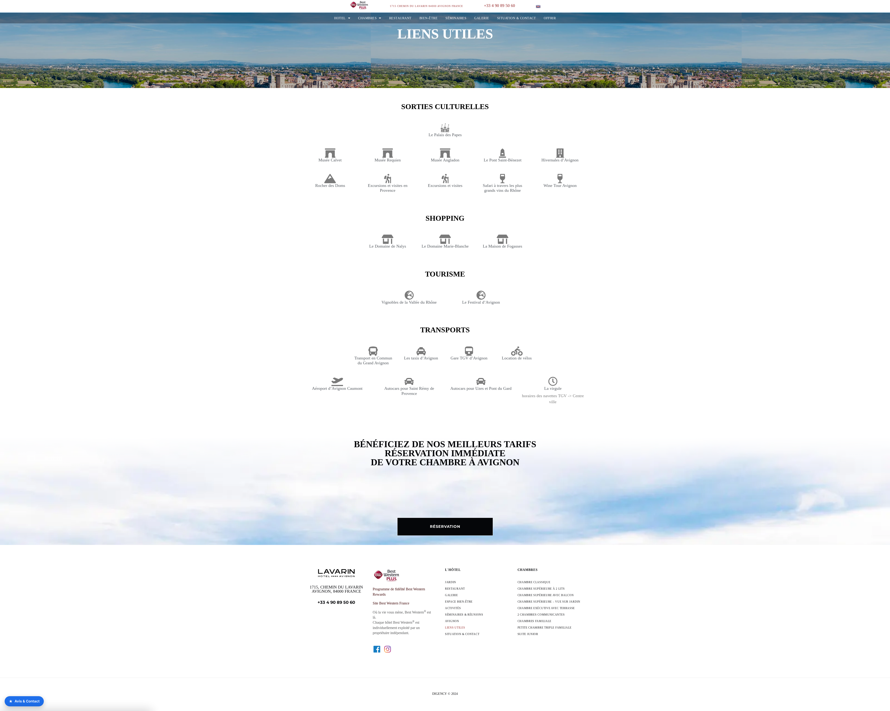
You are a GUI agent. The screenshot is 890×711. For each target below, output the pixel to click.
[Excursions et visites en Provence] (387, 178)
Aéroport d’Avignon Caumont (337, 388)
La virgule (553, 388)
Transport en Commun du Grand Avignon (373, 360)
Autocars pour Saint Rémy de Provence (409, 391)
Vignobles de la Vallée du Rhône (409, 302)
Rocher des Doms (330, 185)
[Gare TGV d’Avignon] (469, 351)
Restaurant (400, 18)
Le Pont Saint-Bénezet (502, 160)
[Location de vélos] (516, 351)
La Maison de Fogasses (502, 246)
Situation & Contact (516, 18)
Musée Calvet (330, 160)
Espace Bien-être (459, 601)
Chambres (367, 18)
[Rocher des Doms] (330, 178)
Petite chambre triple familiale (545, 627)
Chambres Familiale (535, 621)
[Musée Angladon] (445, 153)
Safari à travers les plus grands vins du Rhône (502, 188)
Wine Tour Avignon (560, 185)
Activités (453, 608)
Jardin (450, 582)
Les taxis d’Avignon (421, 358)
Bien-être (429, 18)
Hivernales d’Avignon (559, 160)
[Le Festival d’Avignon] (481, 295)
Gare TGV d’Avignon (469, 358)
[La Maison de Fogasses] (502, 239)
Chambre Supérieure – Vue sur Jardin (549, 601)
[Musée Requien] (387, 153)
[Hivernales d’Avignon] (560, 153)
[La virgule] (552, 381)
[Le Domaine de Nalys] (387, 239)
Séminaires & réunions (464, 614)
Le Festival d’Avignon (481, 302)
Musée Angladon (445, 160)
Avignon (452, 621)
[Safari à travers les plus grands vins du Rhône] (502, 178)
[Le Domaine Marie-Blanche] (445, 239)
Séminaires (455, 18)
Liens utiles (455, 627)
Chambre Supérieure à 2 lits (541, 588)
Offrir (550, 18)
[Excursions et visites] (445, 178)
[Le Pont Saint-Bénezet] (502, 153)
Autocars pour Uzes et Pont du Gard (481, 388)
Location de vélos (517, 358)
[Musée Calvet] (330, 153)
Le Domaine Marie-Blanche (445, 246)
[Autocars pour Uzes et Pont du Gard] (481, 381)
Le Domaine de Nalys (387, 246)
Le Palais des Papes (445, 134)
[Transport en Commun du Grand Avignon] (373, 351)
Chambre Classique (534, 582)
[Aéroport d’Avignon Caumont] (337, 381)
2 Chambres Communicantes (541, 614)
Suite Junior (528, 634)
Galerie (481, 18)
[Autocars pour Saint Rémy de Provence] (409, 381)
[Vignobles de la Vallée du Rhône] (409, 295)
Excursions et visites (445, 185)
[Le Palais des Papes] (445, 127)
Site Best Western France (391, 603)
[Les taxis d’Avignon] (421, 351)
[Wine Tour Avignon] (560, 178)
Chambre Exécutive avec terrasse (546, 608)
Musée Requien (388, 160)
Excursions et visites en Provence (387, 188)
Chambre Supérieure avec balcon (546, 595)
